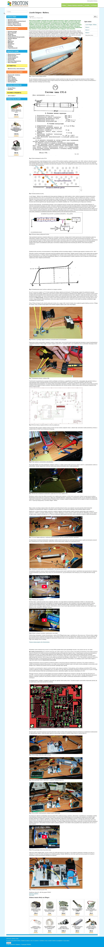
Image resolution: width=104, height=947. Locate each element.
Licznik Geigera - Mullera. (91, 24)
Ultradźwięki (11, 43)
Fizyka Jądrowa (12, 35)
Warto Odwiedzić (12, 62)
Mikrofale (10, 42)
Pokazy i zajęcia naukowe (14, 24)
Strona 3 (87, 30)
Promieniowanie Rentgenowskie (16, 37)
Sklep (64, 5)
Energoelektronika (12, 80)
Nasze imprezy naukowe (75, 5)
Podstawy (10, 76)
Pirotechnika (11, 59)
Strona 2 (87, 27)
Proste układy (11, 77)
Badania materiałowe (13, 22)
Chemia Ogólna (12, 58)
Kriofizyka (10, 46)
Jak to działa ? (12, 95)
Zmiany (95, 1)
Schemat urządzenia (33, 893)
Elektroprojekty (12, 81)
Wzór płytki (31, 895)
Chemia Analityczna (13, 57)
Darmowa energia (12, 31)
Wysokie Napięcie (12, 38)
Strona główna (90, 1)
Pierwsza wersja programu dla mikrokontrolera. (39, 642)
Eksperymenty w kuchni (14, 54)
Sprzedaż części (12, 19)
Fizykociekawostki (12, 48)
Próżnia (10, 45)
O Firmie (94, 5)
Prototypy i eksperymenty (14, 25)
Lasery (9, 39)
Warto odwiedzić (12, 33)
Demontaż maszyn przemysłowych (17, 21)
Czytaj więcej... (66, 940)
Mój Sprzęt (10, 34)
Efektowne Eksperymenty (14, 61)
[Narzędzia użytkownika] (95, 17)
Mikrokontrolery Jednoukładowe (16, 68)
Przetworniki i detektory (14, 75)
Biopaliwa (10, 89)
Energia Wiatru (11, 88)
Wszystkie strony (89, 35)
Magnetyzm (11, 41)
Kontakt (87, 5)
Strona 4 (87, 32)
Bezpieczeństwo (12, 55)
